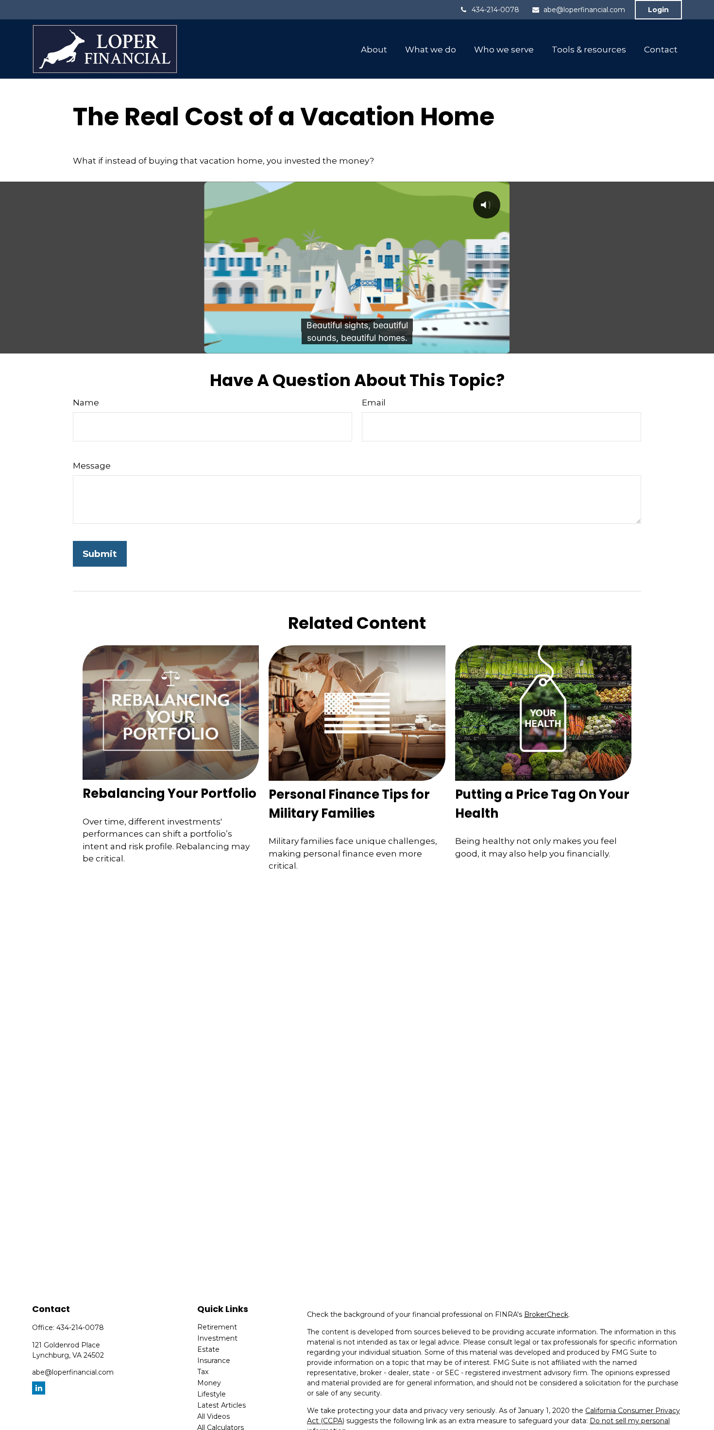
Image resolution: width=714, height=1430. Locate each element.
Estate (208, 1349)
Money (209, 1383)
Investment (217, 1338)
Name (86, 402)
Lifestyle (211, 1394)
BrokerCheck (546, 1314)
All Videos (213, 1416)
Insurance (213, 1360)
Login (658, 9)
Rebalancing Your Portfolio (169, 793)
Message (92, 466)
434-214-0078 (495, 9)
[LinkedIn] (38, 1388)
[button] (374, 48)
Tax (202, 1371)
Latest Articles (221, 1405)
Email (374, 402)
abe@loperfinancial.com (584, 9)
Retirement (217, 1327)
